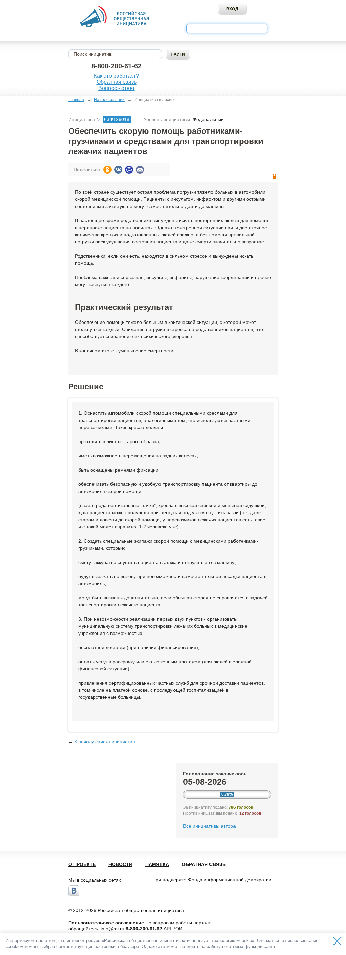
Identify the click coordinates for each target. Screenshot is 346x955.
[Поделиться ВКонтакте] (118, 170)
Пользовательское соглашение (106, 922)
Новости (120, 864)
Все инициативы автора (209, 826)
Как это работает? (116, 76)
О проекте (82, 864)
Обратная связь (117, 82)
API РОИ (173, 928)
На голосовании (109, 99)
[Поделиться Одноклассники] (107, 170)
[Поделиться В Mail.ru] (129, 170)
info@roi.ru (112, 928)
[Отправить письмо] (139, 170)
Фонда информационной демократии (229, 879)
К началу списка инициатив (104, 741)
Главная (76, 99)
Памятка (157, 864)
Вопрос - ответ (116, 88)
